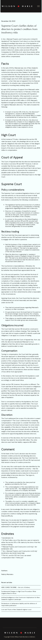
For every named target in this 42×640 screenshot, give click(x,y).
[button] (38, 6)
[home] (18, 6)
